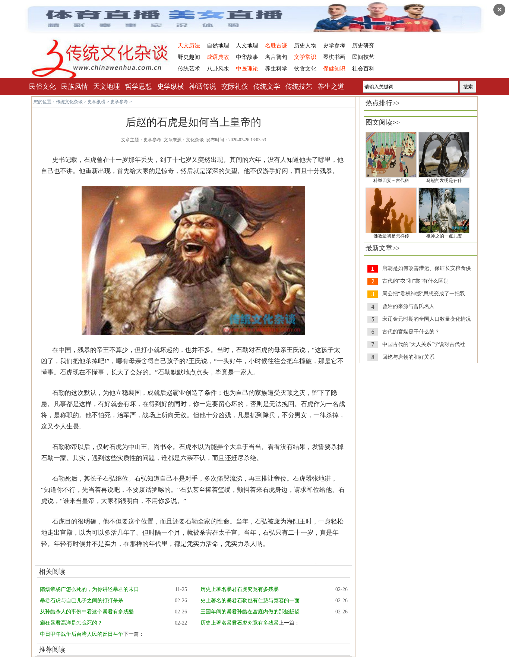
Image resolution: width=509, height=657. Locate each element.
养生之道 (330, 86)
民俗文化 (42, 86)
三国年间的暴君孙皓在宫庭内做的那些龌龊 (250, 611)
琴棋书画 (334, 57)
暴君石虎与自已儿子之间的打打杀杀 (81, 600)
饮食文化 (305, 69)
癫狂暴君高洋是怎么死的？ (71, 623)
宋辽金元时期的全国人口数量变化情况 (426, 319)
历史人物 (305, 45)
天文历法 (189, 45)
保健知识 (334, 69)
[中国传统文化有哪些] (101, 76)
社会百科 (363, 69)
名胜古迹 (276, 45)
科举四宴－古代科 (391, 180)
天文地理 (106, 86)
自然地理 (218, 45)
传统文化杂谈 (69, 101)
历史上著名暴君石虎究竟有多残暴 (239, 589)
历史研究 (363, 45)
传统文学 (266, 86)
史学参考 (334, 45)
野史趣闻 (189, 57)
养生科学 (276, 69)
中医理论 (247, 69)
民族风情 (74, 86)
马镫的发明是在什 (444, 180)
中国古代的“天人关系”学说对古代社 (423, 344)
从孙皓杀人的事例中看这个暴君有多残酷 (87, 611)
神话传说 (202, 86)
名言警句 (276, 57)
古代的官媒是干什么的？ (411, 331)
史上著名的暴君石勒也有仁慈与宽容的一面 (250, 600)
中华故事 (247, 57)
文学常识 (305, 57)
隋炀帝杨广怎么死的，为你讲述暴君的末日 (89, 589)
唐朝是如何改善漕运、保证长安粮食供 (426, 268)
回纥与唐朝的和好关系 (408, 357)
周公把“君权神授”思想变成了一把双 (423, 293)
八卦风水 (218, 69)
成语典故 (218, 57)
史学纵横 (170, 86)
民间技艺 (363, 57)
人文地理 (247, 45)
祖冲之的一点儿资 (444, 236)
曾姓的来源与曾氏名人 (408, 306)
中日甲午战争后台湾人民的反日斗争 (81, 634)
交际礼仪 (234, 86)
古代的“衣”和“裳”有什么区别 (415, 281)
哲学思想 (138, 86)
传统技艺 (298, 86)
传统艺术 (189, 69)
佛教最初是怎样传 (391, 236)
